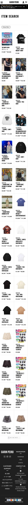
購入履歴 (7, 473)
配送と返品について (7, 482)
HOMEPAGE (20, 457)
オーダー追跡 (7, 476)
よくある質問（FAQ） (7, 485)
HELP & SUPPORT (7, 479)
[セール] (21, 119)
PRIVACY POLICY (9, 502)
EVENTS (20, 463)
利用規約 (7, 488)
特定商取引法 (19, 502)
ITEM (20, 460)
